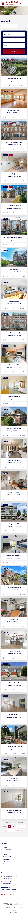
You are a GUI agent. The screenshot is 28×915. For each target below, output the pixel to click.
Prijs (5, 45)
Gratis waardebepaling (9, 857)
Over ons (5, 861)
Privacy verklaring (14, 912)
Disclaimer (14, 910)
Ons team (5, 864)
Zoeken (14, 51)
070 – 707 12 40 (7, 881)
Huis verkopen (7, 849)
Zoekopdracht (6, 859)
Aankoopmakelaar (7, 852)
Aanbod (5, 847)
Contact (5, 866)
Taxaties (5, 854)
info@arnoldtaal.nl (7, 883)
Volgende (17, 830)
